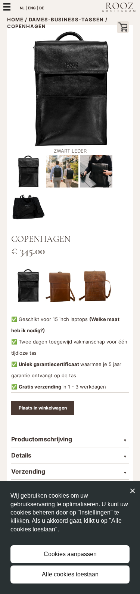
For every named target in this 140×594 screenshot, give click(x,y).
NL (22, 7)
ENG (32, 7)
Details (69, 455)
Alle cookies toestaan (70, 574)
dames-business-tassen (66, 19)
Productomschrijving (69, 439)
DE (41, 7)
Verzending (69, 471)
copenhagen (26, 26)
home (15, 19)
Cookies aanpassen (70, 554)
